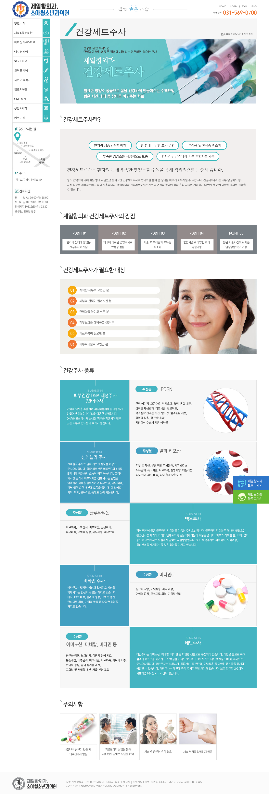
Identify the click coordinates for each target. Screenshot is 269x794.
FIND (254, 6)
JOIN (244, 6)
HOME (222, 6)
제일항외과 (40, 5)
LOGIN (233, 6)
